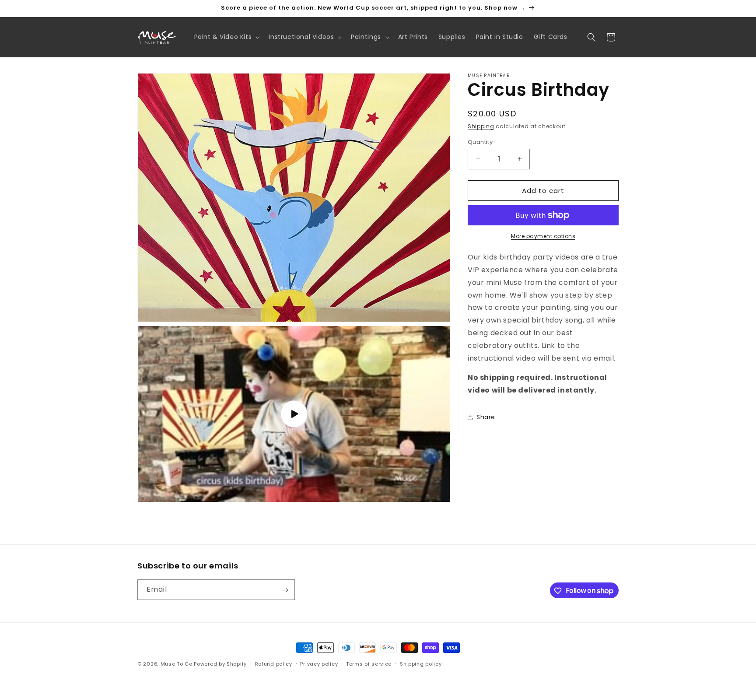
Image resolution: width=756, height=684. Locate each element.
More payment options (543, 236)
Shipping (481, 126)
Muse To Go (176, 663)
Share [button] (485, 417)
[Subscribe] (284, 590)
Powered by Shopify (220, 663)
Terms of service (369, 663)
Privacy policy (319, 663)
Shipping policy (421, 663)
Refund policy (273, 663)
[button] (226, 37)
